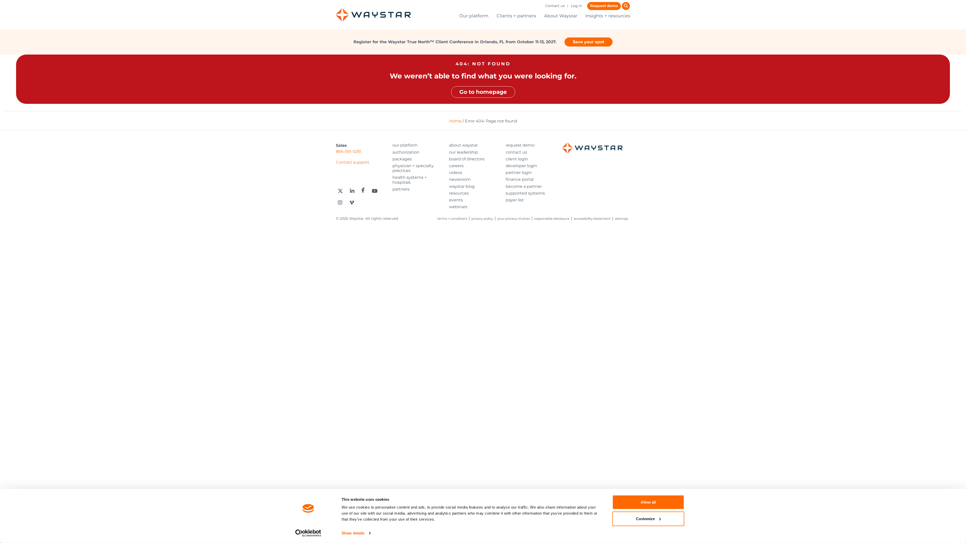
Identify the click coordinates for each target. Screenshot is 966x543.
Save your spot (588, 41)
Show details (353, 533)
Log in (576, 6)
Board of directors (467, 159)
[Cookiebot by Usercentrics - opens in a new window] (308, 533)
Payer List (515, 200)
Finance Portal (520, 179)
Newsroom (460, 179)
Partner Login (519, 172)
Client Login (517, 159)
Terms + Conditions (452, 218)
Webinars (458, 206)
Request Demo (520, 145)
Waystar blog (462, 186)
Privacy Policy (482, 218)
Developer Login (521, 165)
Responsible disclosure (552, 218)
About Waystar (560, 15)
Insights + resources (607, 15)
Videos (455, 172)
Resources (459, 193)
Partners (401, 189)
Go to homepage (483, 91)
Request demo (604, 6)
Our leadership (463, 152)
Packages (402, 159)
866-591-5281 (348, 151)
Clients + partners (516, 15)
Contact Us (516, 152)
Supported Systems (525, 193)
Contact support (352, 162)
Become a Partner (524, 186)
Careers (456, 165)
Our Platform (405, 145)
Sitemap (621, 218)
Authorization (405, 152)
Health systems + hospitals (409, 180)
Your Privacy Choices (513, 218)
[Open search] (626, 6)
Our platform (474, 15)
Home (455, 121)
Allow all (648, 502)
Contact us (555, 6)
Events (456, 200)
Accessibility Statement (592, 218)
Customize (645, 518)
